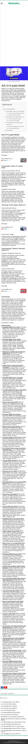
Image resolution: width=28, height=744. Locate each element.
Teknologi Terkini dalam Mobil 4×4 (15, 117)
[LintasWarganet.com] (14, 3)
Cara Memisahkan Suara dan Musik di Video (13, 722)
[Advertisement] (14, 20)
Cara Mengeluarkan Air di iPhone (10, 702)
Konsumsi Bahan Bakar (14, 128)
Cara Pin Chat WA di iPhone (8, 704)
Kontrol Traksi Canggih (14, 120)
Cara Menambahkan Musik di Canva (11, 724)
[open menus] (1, 3)
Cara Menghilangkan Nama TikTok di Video (13, 728)
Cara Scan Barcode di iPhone (9, 708)
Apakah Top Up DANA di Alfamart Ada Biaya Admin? (13, 719)
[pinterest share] (5, 687)
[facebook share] (2, 687)
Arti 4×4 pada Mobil (9, 109)
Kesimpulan (9, 130)
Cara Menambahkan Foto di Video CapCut (12, 726)
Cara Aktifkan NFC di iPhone (9, 706)
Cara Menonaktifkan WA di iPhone (10, 712)
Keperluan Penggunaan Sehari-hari (16, 126)
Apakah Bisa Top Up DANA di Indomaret (12, 716)
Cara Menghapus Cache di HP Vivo (10, 733)
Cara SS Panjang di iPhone (8, 710)
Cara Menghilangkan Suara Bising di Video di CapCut (13, 731)
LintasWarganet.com (14, 741)
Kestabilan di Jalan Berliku (15, 115)
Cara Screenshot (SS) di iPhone (9, 714)
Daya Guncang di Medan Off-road (16, 113)
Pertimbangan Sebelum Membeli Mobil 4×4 (15, 123)
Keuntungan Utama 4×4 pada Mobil (15, 111)
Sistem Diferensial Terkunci (15, 118)
